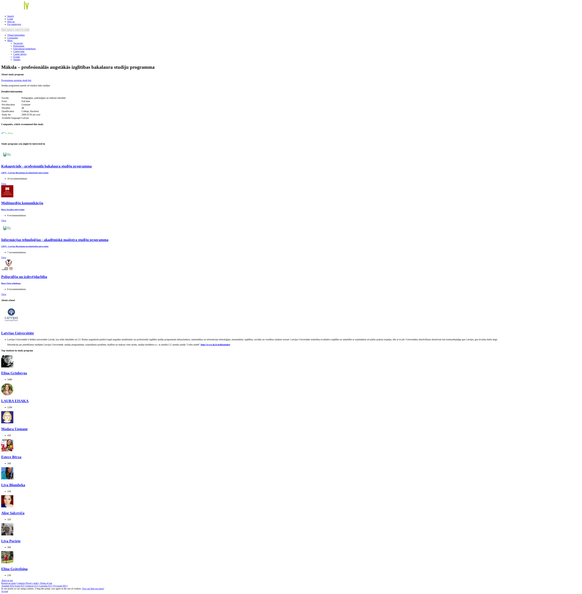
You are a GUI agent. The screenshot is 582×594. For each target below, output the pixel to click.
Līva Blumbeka (13, 485)
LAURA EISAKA (14, 401)
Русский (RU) (60, 586)
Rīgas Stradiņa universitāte (13, 209)
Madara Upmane (14, 429)
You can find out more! (93, 588)
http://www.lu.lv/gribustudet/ (215, 344)
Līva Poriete (11, 541)
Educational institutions (24, 48)
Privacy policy (32, 583)
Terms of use (46, 583)
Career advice (20, 54)
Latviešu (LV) (46, 586)
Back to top (7, 580)
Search (10, 16)
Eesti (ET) (20, 586)
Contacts (21, 583)
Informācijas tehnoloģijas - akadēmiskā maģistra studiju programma (54, 240)
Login (10, 19)
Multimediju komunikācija (22, 203)
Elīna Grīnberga (14, 373)
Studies (16, 59)
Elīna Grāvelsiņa (14, 569)
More (10, 40)
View (3, 184)
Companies (12, 38)
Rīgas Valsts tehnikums (11, 283)
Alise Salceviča (12, 513)
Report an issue (8, 583)
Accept (4, 591)
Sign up (11, 21)
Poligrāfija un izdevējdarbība (24, 277)
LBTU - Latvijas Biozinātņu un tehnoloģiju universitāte (24, 173)
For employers (14, 24)
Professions (18, 46)
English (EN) (8, 586)
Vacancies (18, 43)
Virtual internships (16, 35)
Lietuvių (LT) (32, 586)
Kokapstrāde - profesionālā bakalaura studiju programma (46, 166)
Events (16, 57)
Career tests (18, 51)
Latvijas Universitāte (17, 333)
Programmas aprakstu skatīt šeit (16, 80)
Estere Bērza (11, 457)
